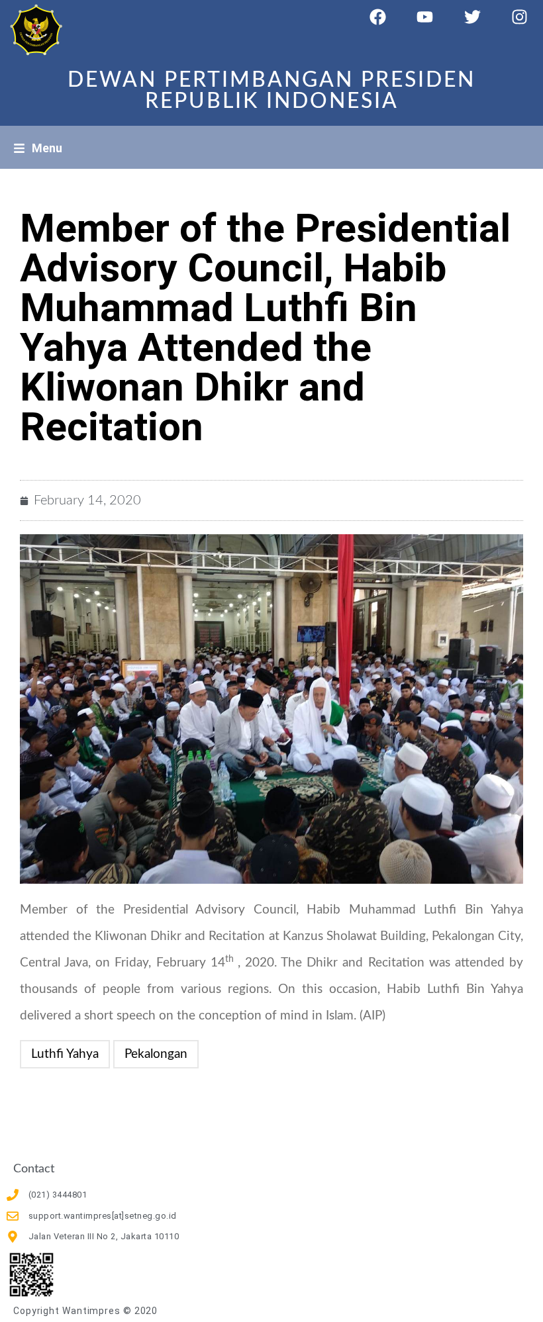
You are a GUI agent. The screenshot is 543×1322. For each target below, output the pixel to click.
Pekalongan (155, 1054)
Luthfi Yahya (65, 1054)
